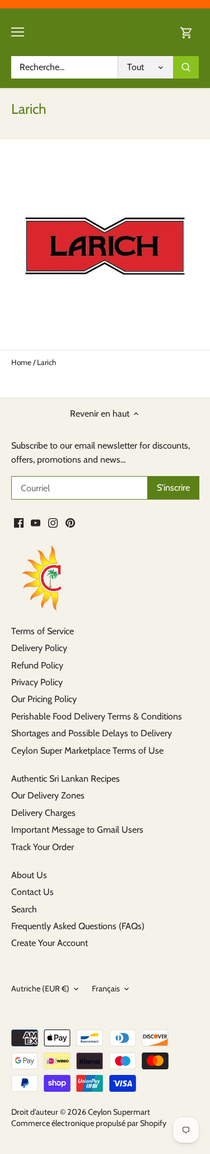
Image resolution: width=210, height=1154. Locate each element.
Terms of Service (42, 631)
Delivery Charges (43, 812)
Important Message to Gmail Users (77, 829)
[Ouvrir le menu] (17, 31)
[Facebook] (19, 522)
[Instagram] (53, 522)
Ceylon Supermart (119, 1112)
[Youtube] (35, 522)
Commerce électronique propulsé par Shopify (88, 1123)
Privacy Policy (37, 682)
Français (106, 989)
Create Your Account (49, 943)
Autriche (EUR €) (40, 989)
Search (24, 909)
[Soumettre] (186, 67)
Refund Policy (37, 665)
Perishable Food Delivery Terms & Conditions (96, 716)
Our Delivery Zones (48, 795)
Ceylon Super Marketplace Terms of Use (87, 750)
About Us (29, 875)
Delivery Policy (39, 648)
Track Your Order (42, 847)
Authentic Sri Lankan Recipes (65, 778)
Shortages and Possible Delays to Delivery (91, 733)
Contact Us (32, 892)
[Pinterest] (70, 522)
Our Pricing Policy (44, 699)
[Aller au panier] (186, 32)
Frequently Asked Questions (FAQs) (77, 926)
